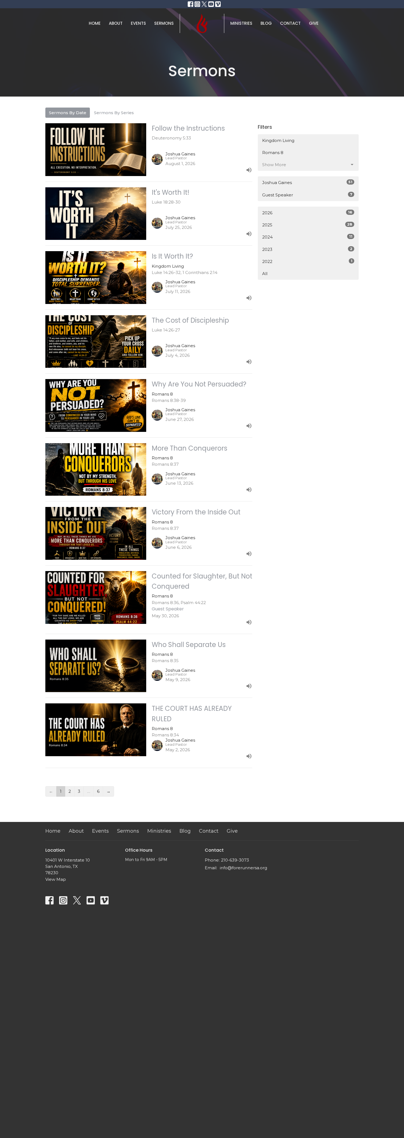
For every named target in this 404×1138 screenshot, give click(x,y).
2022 (307, 261)
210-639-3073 (235, 860)
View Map (55, 879)
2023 (307, 249)
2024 (307, 237)
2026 (307, 212)
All (264, 273)
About (116, 23)
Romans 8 (272, 152)
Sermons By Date (67, 112)
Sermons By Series (114, 112)
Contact (290, 23)
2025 (307, 224)
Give (314, 23)
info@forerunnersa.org (243, 867)
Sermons (164, 23)
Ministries (241, 23)
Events (138, 23)
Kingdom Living (278, 140)
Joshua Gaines (307, 182)
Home (95, 23)
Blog (266, 23)
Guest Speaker (307, 195)
